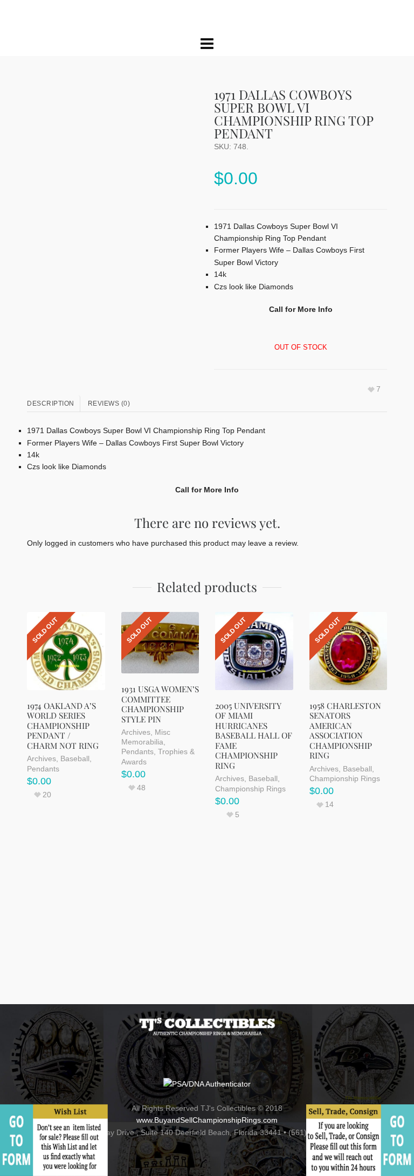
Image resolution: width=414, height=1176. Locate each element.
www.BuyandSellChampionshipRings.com (207, 1120)
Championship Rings (250, 849)
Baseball (74, 820)
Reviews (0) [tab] (109, 465)
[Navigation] (207, 105)
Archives (41, 820)
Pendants (43, 829)
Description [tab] (50, 465)
